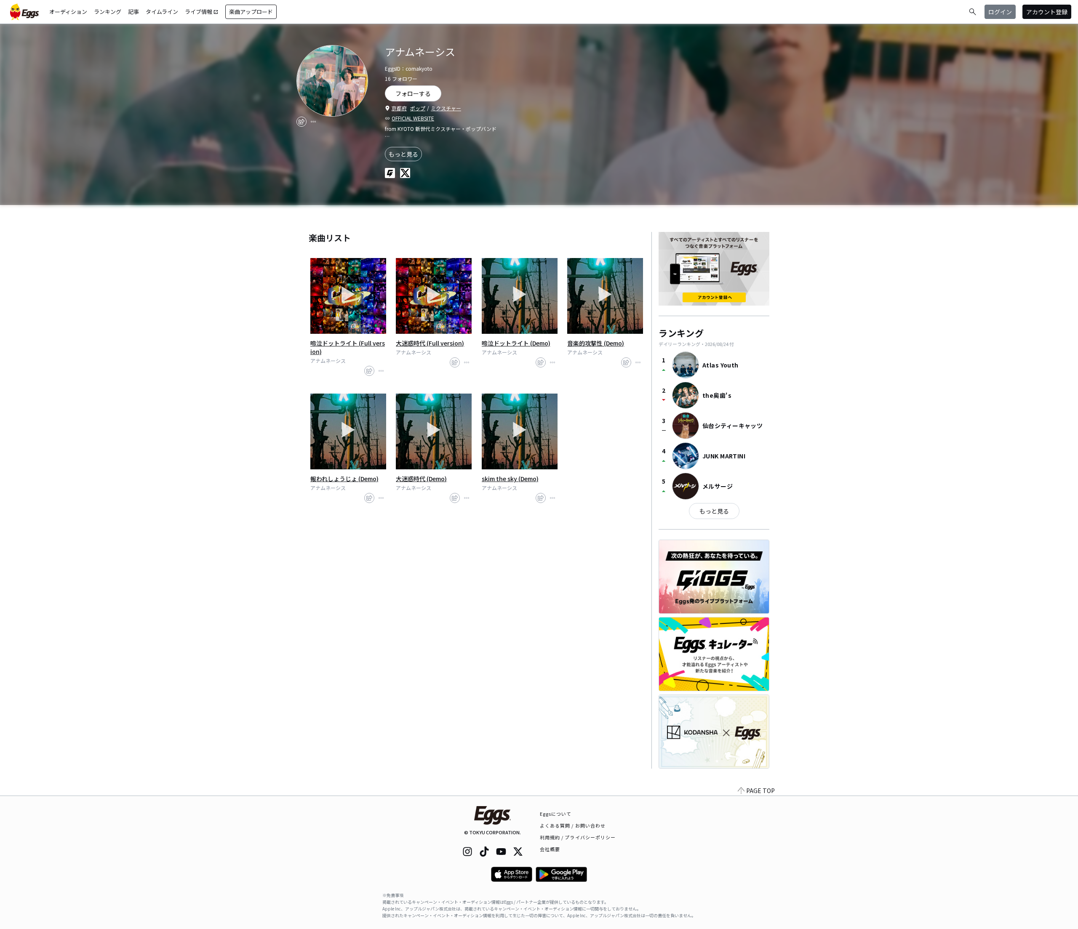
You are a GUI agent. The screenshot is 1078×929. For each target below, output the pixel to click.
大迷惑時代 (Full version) (430, 343)
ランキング (107, 12)
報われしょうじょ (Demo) (344, 478)
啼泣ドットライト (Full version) (347, 347)
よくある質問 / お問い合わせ (573, 825)
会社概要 (550, 849)
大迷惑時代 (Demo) (421, 478)
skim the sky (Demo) (510, 478)
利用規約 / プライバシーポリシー (578, 837)
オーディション (68, 12)
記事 (133, 12)
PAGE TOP (760, 790)
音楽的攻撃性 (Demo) (595, 343)
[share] (301, 122)
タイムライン (162, 12)
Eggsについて (556, 813)
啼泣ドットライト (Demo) (516, 343)
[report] (313, 122)
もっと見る (403, 154)
